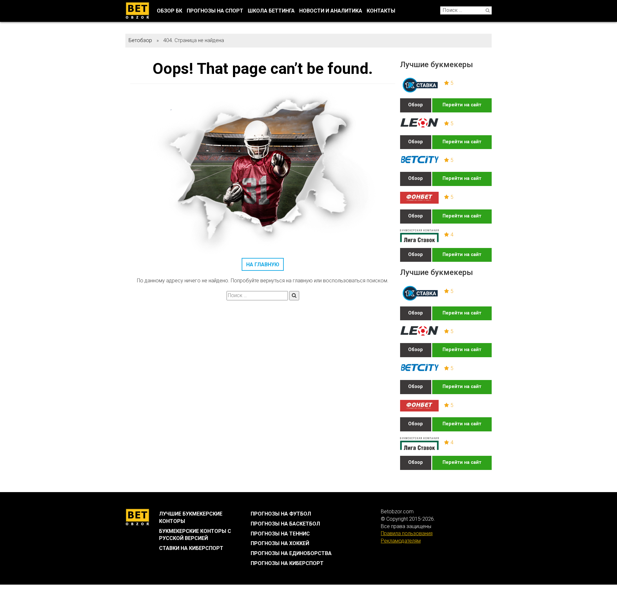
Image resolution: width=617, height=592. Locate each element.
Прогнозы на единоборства (291, 553)
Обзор (415, 105)
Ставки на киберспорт (191, 548)
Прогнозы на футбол (281, 514)
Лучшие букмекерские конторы (190, 517)
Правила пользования (407, 533)
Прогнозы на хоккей (280, 543)
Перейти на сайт (462, 105)
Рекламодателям (401, 541)
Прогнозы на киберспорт (287, 563)
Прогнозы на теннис (280, 534)
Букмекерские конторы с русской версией (195, 535)
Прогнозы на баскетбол (285, 524)
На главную (262, 264)
